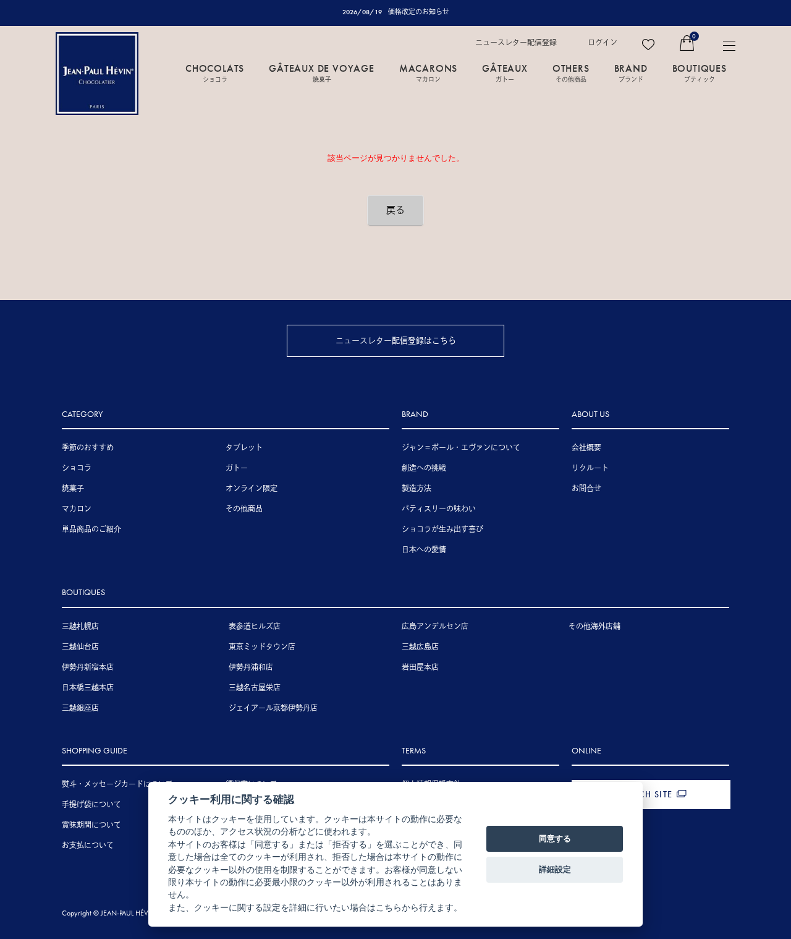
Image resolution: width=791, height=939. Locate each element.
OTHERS (571, 72)
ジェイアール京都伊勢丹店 (273, 708)
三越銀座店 (80, 708)
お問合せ (586, 489)
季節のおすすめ (88, 448)
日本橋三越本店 (88, 688)
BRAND (631, 72)
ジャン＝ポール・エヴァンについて (461, 448)
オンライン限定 (251, 489)
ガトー (237, 468)
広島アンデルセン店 (435, 627)
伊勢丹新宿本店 (88, 667)
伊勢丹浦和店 (251, 667)
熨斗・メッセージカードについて (117, 784)
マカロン (76, 509)
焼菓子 (73, 489)
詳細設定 (555, 869)
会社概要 (586, 448)
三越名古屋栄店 (255, 688)
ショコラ (76, 468)
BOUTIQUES (699, 72)
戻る (395, 210)
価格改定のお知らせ (418, 11)
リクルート (590, 468)
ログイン (602, 42)
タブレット (244, 448)
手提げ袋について (91, 805)
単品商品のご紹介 (91, 529)
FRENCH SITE (644, 794)
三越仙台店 (80, 647)
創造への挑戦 (424, 468)
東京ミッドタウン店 (262, 647)
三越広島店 (420, 647)
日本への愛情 (424, 550)
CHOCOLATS (214, 72)
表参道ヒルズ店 (255, 627)
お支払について (88, 846)
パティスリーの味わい (439, 509)
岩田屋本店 (420, 667)
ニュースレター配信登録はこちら (396, 340)
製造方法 (416, 489)
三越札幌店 (80, 627)
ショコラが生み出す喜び (442, 529)
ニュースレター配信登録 (516, 42)
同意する (555, 838)
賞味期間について (91, 825)
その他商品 (244, 509)
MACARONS (428, 72)
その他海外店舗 (594, 627)
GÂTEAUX (505, 72)
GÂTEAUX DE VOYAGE (321, 72)
